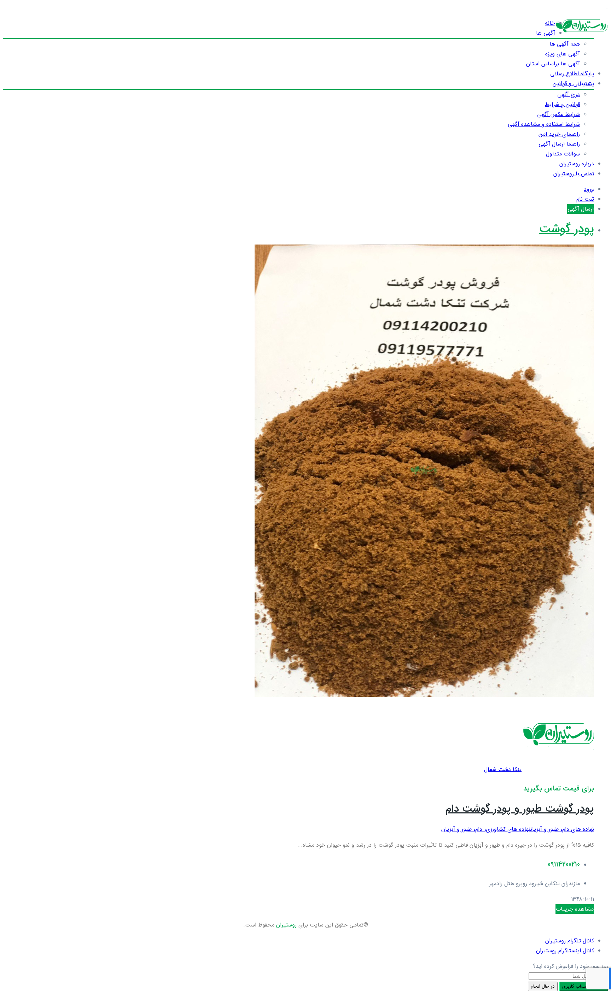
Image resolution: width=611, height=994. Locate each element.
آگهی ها (545, 33)
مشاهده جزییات (575, 909)
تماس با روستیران (573, 173)
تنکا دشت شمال (503, 769)
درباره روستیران (576, 163)
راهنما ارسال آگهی (559, 144)
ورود (589, 189)
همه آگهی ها (564, 44)
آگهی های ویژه (562, 53)
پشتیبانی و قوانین (573, 83)
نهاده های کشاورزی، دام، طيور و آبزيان (485, 829)
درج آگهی (568, 94)
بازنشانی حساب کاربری (583, 986)
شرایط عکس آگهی (558, 114)
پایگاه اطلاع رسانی (572, 73)
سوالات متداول (563, 153)
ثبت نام (585, 199)
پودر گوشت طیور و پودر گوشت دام (520, 809)
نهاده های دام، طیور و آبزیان (562, 829)
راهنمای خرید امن (559, 134)
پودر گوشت (566, 229)
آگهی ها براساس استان (553, 63)
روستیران (286, 925)
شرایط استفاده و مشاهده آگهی (544, 124)
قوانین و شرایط (562, 104)
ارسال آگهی (581, 209)
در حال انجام (543, 986)
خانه (550, 23)
